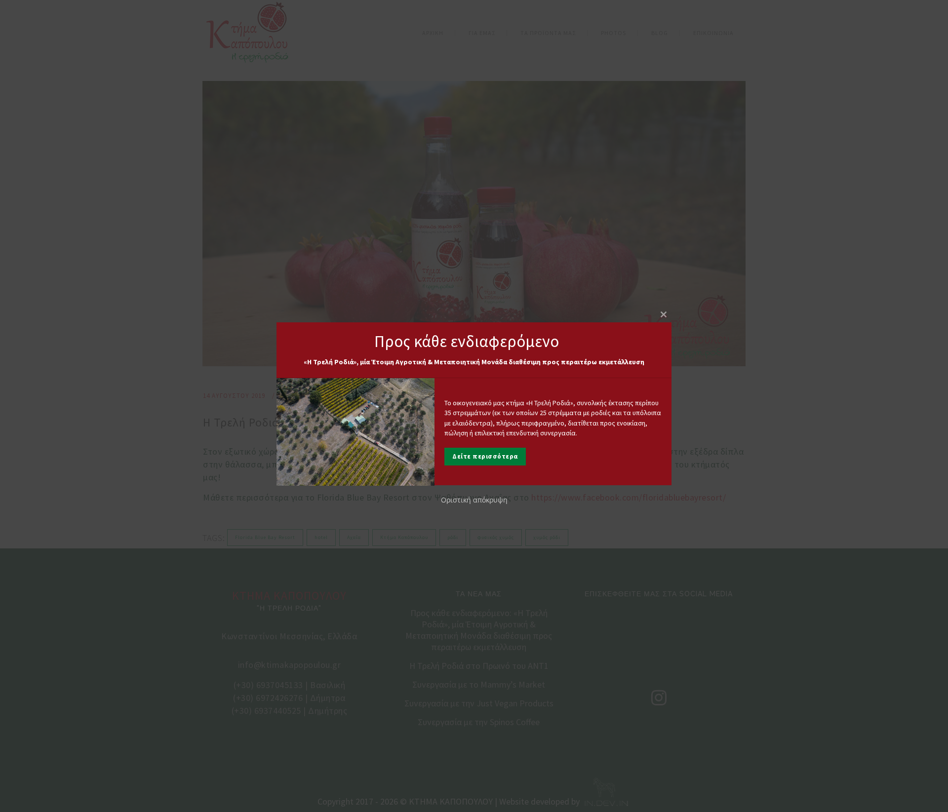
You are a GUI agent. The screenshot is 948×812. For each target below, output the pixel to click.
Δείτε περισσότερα (485, 457)
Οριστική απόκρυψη (474, 500)
